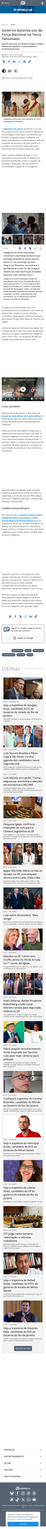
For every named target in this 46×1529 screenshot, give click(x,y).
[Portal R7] (23, 3)
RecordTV (14, 382)
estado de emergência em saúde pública (21, 416)
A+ (9, 71)
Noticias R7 (5, 25)
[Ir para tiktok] (17, 1499)
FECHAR (23, 1524)
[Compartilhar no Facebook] (9, 61)
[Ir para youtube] (34, 1499)
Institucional (12, 1476)
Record (8, 1469)
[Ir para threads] (34, 1493)
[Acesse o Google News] (24, 61)
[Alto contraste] (4, 71)
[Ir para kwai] (28, 1493)
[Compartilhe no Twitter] (3, 61)
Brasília (13, 25)
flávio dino (21, 654)
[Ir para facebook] (17, 1493)
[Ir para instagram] (23, 1493)
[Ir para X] (23, 1499)
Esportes (9, 1449)
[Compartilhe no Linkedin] (14, 61)
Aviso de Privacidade (25, 1519)
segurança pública (9, 654)
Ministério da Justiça (13, 129)
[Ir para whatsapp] (28, 1499)
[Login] (42, 3)
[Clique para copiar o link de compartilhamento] (29, 61)
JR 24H (7, 1463)
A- (16, 71)
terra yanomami (17, 650)
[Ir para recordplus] (12, 1499)
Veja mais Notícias (23, 1348)
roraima (30, 654)
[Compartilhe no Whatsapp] (19, 61)
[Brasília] (23, 9)
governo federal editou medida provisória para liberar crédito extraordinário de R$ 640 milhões (22, 518)
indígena (28, 650)
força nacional (38, 650)
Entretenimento (14, 1456)
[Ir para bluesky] (12, 1493)
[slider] (20, 396)
